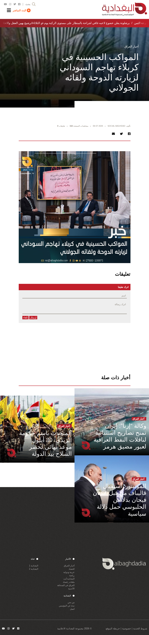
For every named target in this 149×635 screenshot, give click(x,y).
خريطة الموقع (113, 628)
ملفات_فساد (68, 582)
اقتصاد (71, 569)
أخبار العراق (69, 565)
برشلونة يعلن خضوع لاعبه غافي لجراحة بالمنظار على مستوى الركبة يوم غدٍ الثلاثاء (78, 23)
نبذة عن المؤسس (66, 605)
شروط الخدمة (140, 628)
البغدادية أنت (68, 579)
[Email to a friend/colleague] (113, 133)
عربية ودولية (68, 572)
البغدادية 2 (33, 569)
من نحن (71, 602)
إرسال (33, 317)
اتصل (72, 609)
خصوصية (126, 628)
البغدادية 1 (33, 565)
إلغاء (25, 317)
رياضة (71, 575)
